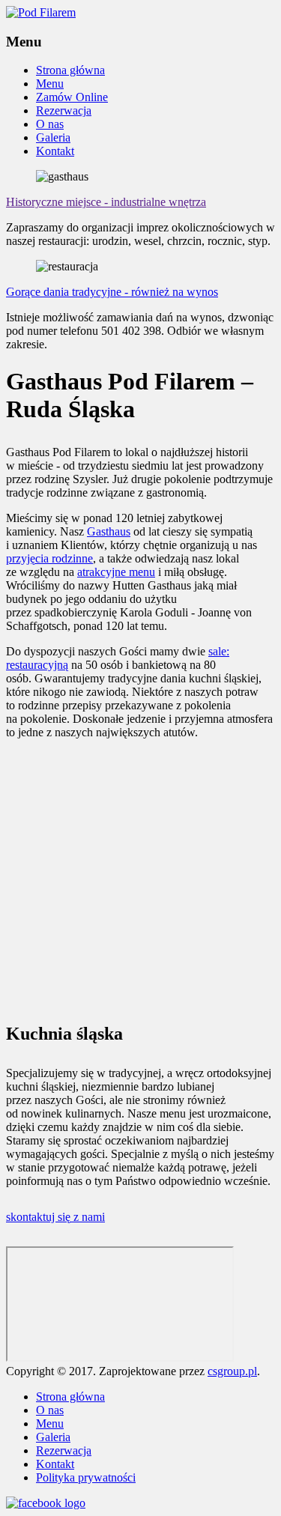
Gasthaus (108, 531)
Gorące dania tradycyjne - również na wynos (112, 291)
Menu (50, 83)
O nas (50, 124)
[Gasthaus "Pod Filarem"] (41, 12)
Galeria (53, 137)
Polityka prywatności (86, 1477)
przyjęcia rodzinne (49, 558)
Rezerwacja (63, 110)
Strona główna (70, 70)
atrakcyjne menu (116, 572)
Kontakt (55, 151)
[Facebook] (45, 1503)
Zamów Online (72, 97)
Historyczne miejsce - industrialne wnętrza (106, 201)
